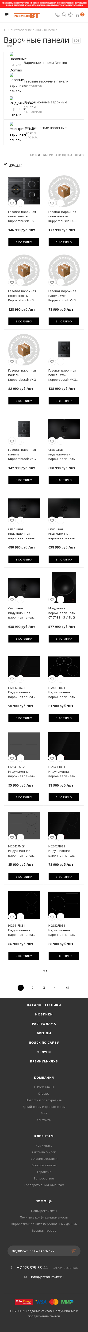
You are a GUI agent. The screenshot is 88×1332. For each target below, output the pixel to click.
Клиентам (44, 1136)
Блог (44, 1113)
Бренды (44, 1033)
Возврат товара (44, 1230)
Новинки (44, 1014)
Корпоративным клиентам (44, 1185)
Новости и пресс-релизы (44, 1100)
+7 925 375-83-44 (32, 1267)
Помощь (44, 1201)
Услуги (44, 1052)
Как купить (44, 1145)
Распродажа (44, 1024)
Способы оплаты (44, 1165)
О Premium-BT (44, 1087)
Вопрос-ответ (44, 1178)
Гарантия (44, 1172)
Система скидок (44, 1152)
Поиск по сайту (44, 1042)
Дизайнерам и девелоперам (44, 1107)
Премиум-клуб (44, 1061)
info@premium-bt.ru (47, 1276)
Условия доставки (44, 1158)
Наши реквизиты (44, 1211)
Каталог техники (44, 1005)
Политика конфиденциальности (44, 1217)
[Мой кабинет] (70, 15)
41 (67, 987)
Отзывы (44, 1093)
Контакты (44, 1120)
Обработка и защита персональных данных (44, 1224)
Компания (44, 1077)
